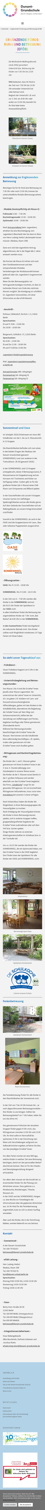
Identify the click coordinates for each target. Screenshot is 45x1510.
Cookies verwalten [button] (10, 1505)
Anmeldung (8, 794)
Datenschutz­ (7, 1411)
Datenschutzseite (9, 1500)
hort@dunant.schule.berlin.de (15, 1274)
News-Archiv (7, 1391)
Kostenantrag (9, 375)
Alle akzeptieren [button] (25, 1505)
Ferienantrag (8, 378)
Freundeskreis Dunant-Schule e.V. (14, 1388)
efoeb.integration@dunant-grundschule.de (21, 1346)
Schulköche (17, 784)
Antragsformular (10, 371)
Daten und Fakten (9, 1381)
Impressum (7, 1408)
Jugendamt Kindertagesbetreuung (18, 354)
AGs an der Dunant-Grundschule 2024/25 (16, 1385)
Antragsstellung (15, 227)
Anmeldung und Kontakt (11, 1378)
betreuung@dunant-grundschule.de (18, 1252)
